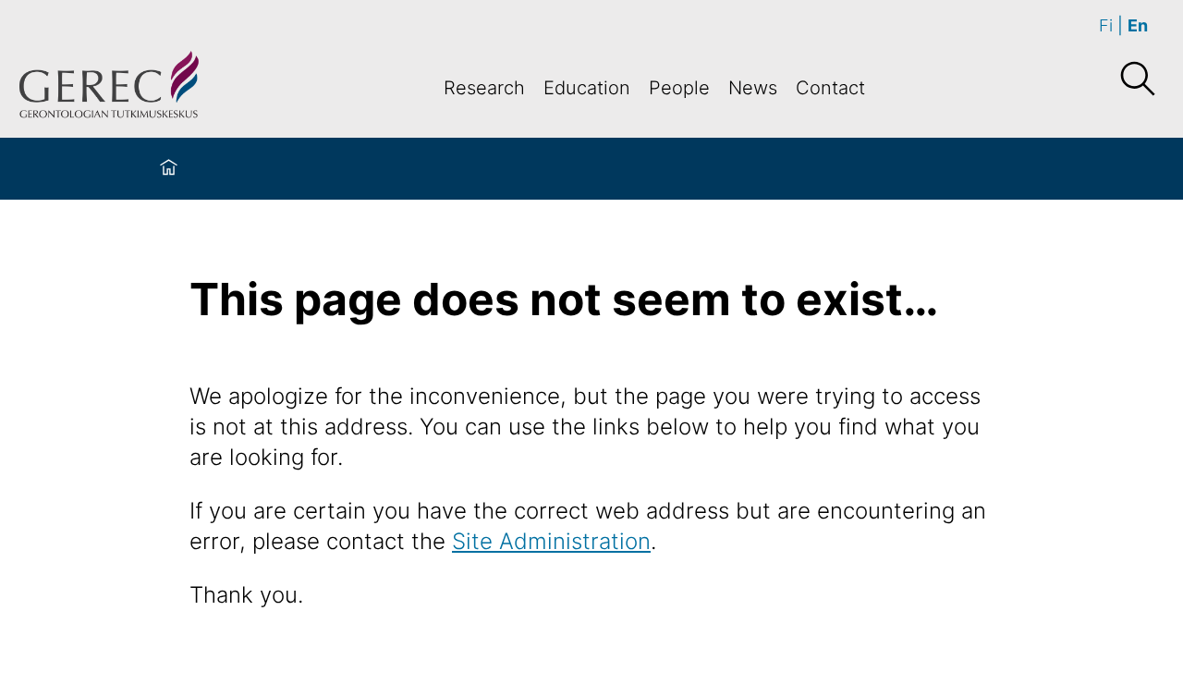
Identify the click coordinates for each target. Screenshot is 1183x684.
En (1138, 25)
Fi (1106, 25)
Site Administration (551, 541)
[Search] (1136, 79)
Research (484, 88)
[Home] (168, 168)
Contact (830, 88)
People (679, 88)
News (752, 88)
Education (586, 88)
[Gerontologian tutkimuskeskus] (109, 87)
